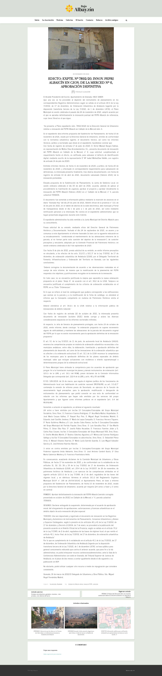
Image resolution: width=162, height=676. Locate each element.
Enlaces (99, 20)
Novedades (59, 584)
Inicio (37, 20)
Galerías (69, 20)
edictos (81, 584)
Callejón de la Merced (73, 584)
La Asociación (48, 20)
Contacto (89, 20)
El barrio (79, 20)
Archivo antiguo (111, 20)
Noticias (60, 20)
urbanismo (95, 584)
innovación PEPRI (88, 584)
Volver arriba (129, 670)
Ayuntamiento (53, 584)
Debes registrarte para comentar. (53, 654)
